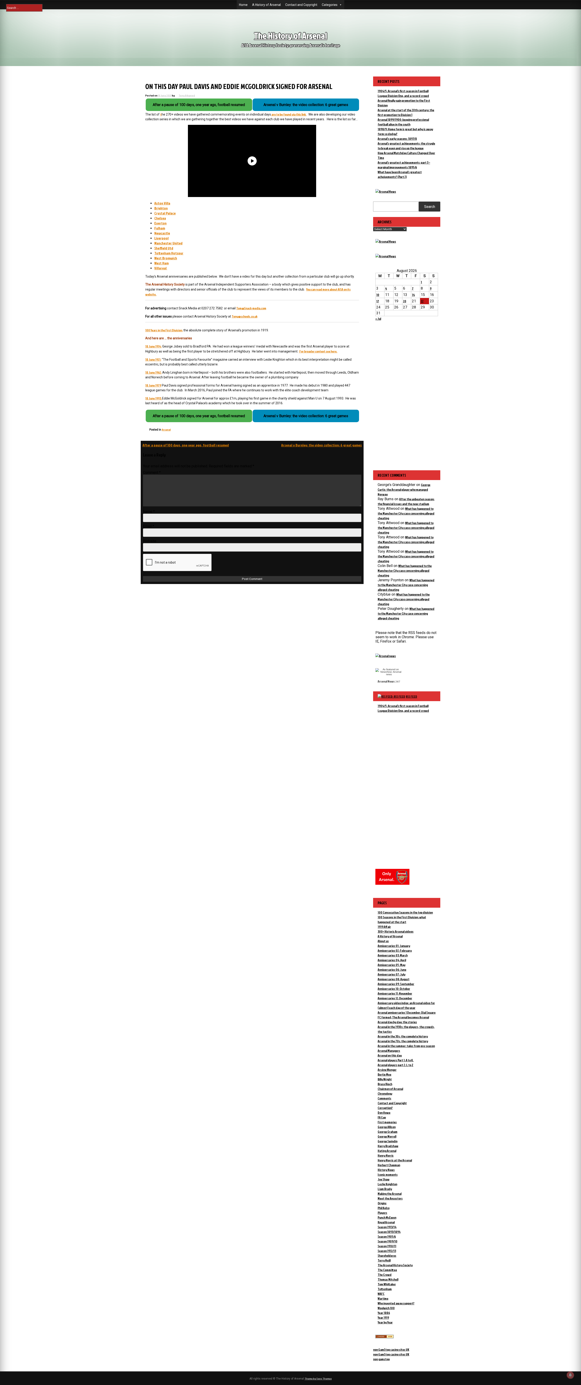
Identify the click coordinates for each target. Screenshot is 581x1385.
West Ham (161, 263)
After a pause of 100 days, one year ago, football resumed (186, 445)
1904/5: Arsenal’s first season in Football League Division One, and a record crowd (403, 708)
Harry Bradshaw (388, 1146)
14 (413, 295)
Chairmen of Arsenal (390, 1089)
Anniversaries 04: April (392, 960)
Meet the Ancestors (390, 1198)
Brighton (161, 208)
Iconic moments (388, 1174)
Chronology (385, 1093)
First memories (387, 1122)
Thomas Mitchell (388, 1279)
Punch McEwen (387, 1217)
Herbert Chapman (389, 1165)
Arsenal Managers (389, 1050)
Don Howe (384, 1112)
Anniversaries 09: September (396, 984)
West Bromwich (165, 258)
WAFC (381, 1293)
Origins (382, 1203)
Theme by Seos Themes (318, 1378)
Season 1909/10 (387, 1241)
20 (404, 301)
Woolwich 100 (386, 1308)
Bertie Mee (384, 1074)
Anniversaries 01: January (394, 946)
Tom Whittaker (387, 1284)
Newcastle (162, 233)
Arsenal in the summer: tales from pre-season (406, 1046)
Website (149, 541)
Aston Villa (162, 203)
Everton (160, 223)
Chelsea (160, 218)
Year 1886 (384, 1313)
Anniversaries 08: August (393, 979)
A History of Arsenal (266, 5)
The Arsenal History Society (395, 1265)
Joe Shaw (383, 1179)
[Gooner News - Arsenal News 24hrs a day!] (385, 256)
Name (149, 511)
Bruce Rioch (385, 1084)
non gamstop (381, 1359)
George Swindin (387, 1141)
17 (377, 301)
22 (422, 301)
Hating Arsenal (387, 1150)
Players (382, 1212)
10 (377, 295)
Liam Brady (385, 1189)
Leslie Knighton (387, 1184)
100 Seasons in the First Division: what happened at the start (402, 919)
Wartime (383, 1298)
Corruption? (385, 1108)
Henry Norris (386, 1155)
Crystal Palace (165, 213)
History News (386, 1170)
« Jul (378, 318)
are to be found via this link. (288, 114)
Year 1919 (383, 1317)
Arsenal (166, 429)
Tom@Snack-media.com (251, 308)
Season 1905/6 (387, 1236)
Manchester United (168, 243)
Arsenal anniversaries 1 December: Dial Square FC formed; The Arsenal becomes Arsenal (407, 1014)
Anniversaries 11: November (395, 993)
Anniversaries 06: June (392, 969)
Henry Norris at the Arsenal (395, 1160)
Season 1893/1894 (389, 1232)
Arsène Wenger (387, 1069)
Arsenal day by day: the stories (397, 1022)
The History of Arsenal (290, 36)
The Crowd (384, 1274)
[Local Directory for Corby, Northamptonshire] (384, 1337)
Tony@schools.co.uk (244, 316)
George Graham (387, 1131)
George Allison (387, 1127)
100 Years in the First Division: (164, 330)
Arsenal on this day (390, 1055)
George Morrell (387, 1136)
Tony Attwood (187, 95)
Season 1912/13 (387, 1251)
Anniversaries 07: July (391, 974)
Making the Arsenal (389, 1193)
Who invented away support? (396, 1303)
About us (383, 941)
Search (429, 207)
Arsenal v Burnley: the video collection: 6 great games (321, 445)
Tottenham (385, 1289)
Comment (152, 472)
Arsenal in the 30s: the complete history (403, 1036)
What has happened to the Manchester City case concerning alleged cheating (406, 513)
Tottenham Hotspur (168, 253)
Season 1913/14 (387, 1227)
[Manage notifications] (570, 1375)
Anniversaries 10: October (394, 988)
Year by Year (385, 1322)
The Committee (387, 1270)
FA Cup (382, 1117)
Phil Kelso (383, 1208)
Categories (329, 5)
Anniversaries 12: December (395, 998)
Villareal (160, 268)
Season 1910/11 (387, 1246)
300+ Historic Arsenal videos (396, 931)
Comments (384, 1098)
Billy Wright (385, 1079)
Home (243, 5)
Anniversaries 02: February (395, 950)
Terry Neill (384, 1260)
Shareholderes (387, 1255)
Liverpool (161, 238)
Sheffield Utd (163, 248)
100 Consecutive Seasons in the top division (405, 912)
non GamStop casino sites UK (391, 1349)
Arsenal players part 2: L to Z (395, 1065)
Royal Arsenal (386, 1222)
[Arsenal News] (385, 191)
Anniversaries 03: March (393, 955)
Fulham (159, 228)
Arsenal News (386, 681)
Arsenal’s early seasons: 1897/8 (397, 138)
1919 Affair (384, 926)
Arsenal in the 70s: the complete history (403, 1041)
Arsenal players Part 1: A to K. (396, 1060)
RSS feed (411, 696)
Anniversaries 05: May (391, 965)
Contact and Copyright (301, 5)
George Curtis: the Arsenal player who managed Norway (404, 489)
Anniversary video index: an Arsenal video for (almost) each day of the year (406, 1005)
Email (148, 526)
